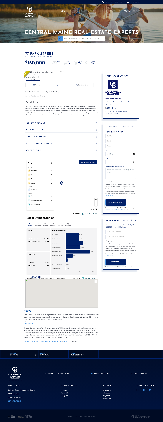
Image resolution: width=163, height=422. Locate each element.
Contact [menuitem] (136, 11)
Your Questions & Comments (114, 166)
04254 (65, 341)
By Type (14, 355)
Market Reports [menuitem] (126, 11)
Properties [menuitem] (73, 11)
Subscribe (115, 262)
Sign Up (137, 2)
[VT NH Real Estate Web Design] (140, 416)
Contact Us (108, 113)
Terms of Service (120, 209)
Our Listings (77, 355)
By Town (44, 355)
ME (38, 341)
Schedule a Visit (128, 126)
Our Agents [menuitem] (107, 390)
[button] (60, 38)
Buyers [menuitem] (84, 11)
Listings (33, 341)
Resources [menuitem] (102, 11)
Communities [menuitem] (115, 11)
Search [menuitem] (64, 390)
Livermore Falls (57, 341)
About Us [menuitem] (106, 393)
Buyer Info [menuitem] (107, 396)
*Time (107, 158)
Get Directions (14, 401)
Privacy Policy (29, 323)
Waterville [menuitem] (65, 393)
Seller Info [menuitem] (107, 398)
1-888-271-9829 (118, 2)
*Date (107, 150)
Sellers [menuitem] (93, 11)
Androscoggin (45, 341)
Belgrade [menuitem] (65, 396)
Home (27, 341)
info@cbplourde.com (101, 373)
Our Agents (116, 113)
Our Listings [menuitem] (63, 11)
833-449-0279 (109, 2)
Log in (132, 2)
